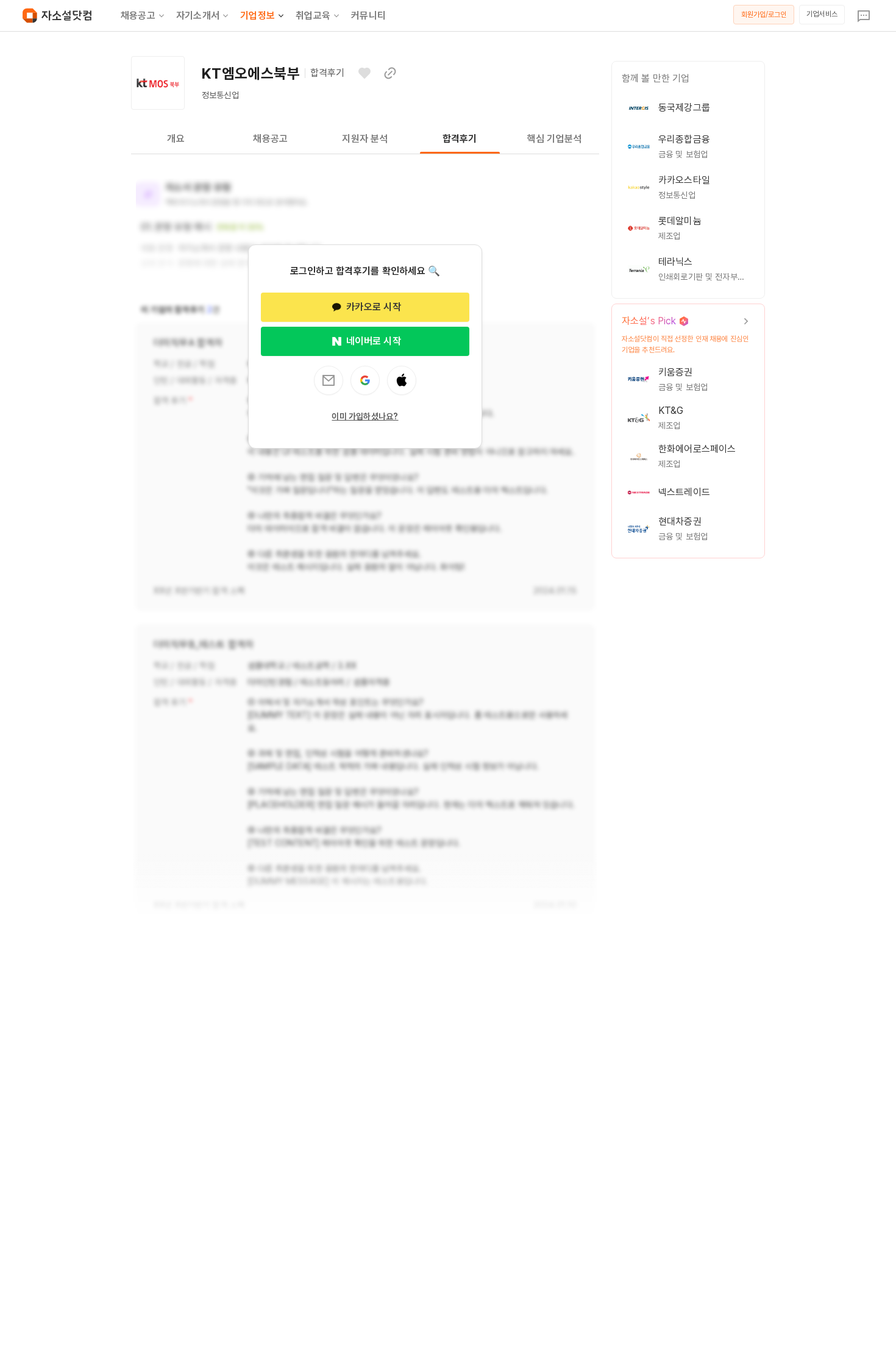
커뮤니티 (368, 15)
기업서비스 (821, 14)
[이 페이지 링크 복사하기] (390, 73)
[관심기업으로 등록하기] (364, 73)
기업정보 (257, 15)
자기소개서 (197, 15)
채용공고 (138, 15)
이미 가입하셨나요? (365, 416)
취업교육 (313, 15)
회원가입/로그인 (764, 14)
